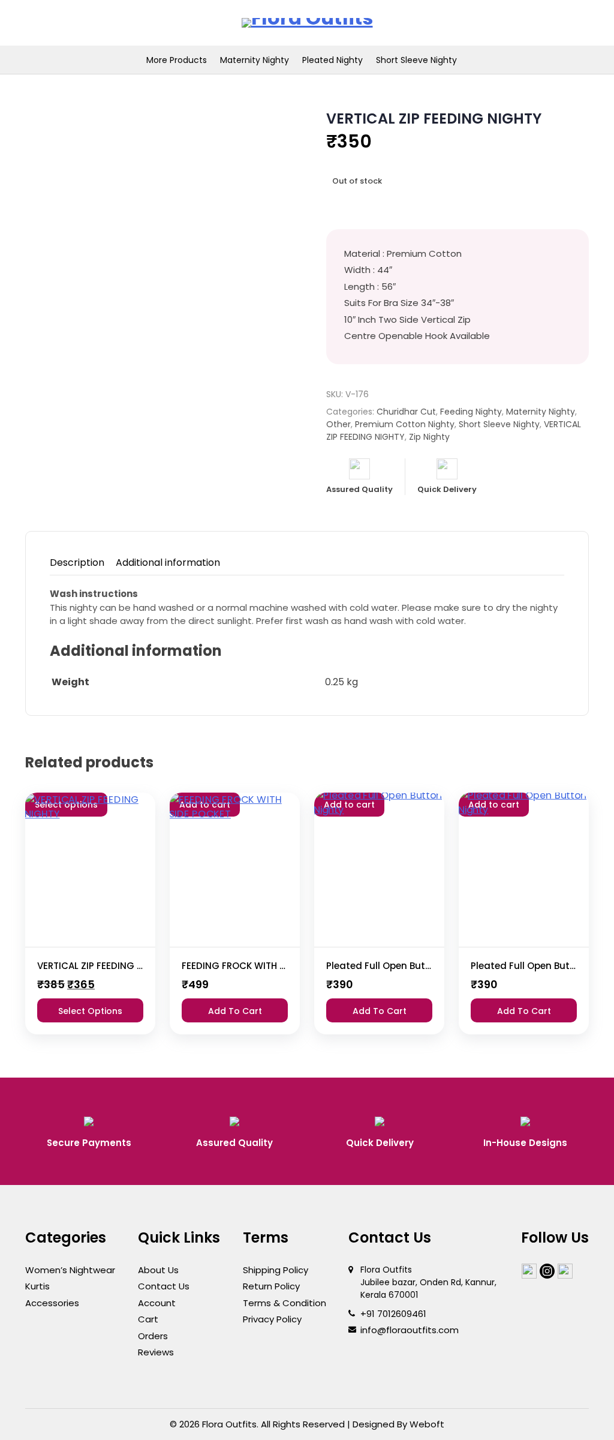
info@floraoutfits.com (409, 1330)
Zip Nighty (429, 437)
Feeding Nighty (471, 412)
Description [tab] (77, 562)
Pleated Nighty (332, 60)
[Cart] (571, 23)
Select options (90, 1011)
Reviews (156, 1352)
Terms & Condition (284, 1303)
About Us (158, 1270)
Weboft (427, 1424)
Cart (148, 1319)
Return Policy (271, 1286)
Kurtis (37, 1286)
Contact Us (163, 1286)
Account (157, 1303)
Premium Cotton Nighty (405, 424)
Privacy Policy (272, 1319)
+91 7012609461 (393, 1313)
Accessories (52, 1303)
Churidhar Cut (406, 412)
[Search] (545, 23)
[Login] (518, 23)
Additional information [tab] (168, 562)
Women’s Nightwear (70, 1270)
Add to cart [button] (235, 1011)
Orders (153, 1336)
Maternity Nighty (254, 60)
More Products (176, 60)
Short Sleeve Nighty (416, 60)
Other (338, 424)
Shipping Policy (275, 1270)
